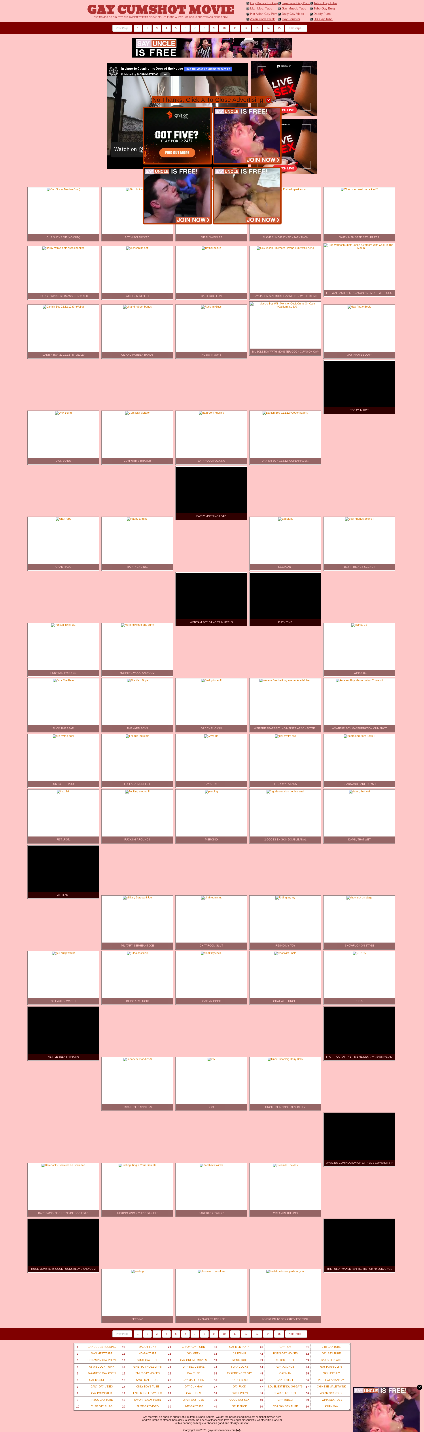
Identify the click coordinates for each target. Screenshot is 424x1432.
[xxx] (211, 1059)
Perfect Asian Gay (325, 1380)
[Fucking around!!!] (137, 791)
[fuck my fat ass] (285, 735)
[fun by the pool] (63, 735)
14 (268, 28)
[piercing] (211, 791)
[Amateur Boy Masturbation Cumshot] (359, 680)
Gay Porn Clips (324, 1367)
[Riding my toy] (285, 897)
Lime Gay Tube (186, 1406)
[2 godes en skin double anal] (285, 791)
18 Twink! (230, 1353)
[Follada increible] (137, 735)
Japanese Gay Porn (296, 3)
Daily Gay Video (293, 13)
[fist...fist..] (63, 791)
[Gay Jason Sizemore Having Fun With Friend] (285, 248)
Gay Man (276, 1373)
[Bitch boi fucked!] (137, 189)
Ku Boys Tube (277, 1360)
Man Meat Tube (261, 8)
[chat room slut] (211, 897)
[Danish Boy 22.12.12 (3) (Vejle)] (63, 306)
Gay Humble (277, 1380)
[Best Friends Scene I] (359, 518)
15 (279, 28)
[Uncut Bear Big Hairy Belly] (285, 1059)
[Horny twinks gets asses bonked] (63, 248)
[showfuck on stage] (359, 897)
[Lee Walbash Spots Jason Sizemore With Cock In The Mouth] (359, 248)
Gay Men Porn (232, 1347)
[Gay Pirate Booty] (359, 306)
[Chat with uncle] (285, 953)
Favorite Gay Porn (141, 1400)
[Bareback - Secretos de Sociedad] (63, 1165)
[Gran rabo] (63, 518)
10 (224, 28)
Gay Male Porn (186, 1380)
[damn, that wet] (359, 791)
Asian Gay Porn (324, 1393)
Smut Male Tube (140, 1380)
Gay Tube (184, 1373)
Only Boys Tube (140, 1386)
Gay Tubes (184, 1393)
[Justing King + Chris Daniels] (137, 1165)
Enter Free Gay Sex (142, 1393)
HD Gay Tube (323, 19)
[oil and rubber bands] (137, 306)
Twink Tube (231, 1360)
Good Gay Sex (232, 1400)
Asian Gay (322, 1406)
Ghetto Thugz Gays (142, 1367)
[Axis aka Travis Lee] (211, 1271)
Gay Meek (184, 1353)
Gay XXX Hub (277, 1367)
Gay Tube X (276, 1400)
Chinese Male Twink (326, 1386)
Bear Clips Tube (278, 1393)
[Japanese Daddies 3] (137, 1059)
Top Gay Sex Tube (279, 1406)
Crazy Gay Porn (186, 1347)
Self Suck (230, 1406)
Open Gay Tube (186, 1400)
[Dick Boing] (63, 412)
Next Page (295, 28)
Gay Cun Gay (185, 1386)
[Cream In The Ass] (285, 1165)
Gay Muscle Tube (294, 8)
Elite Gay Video (140, 1406)
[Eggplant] (285, 518)
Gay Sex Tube (323, 1353)
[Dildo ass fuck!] (137, 953)
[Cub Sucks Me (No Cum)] (63, 189)
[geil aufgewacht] (63, 953)
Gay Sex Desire (186, 1367)
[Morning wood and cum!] (137, 624)
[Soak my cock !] (211, 953)
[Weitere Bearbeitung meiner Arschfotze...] (285, 680)
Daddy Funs (322, 13)
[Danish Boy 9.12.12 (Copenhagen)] (285, 412)
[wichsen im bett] (137, 248)
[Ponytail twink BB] (63, 624)
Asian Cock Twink (262, 19)
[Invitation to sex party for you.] (285, 1271)
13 (257, 28)
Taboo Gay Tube (325, 3)
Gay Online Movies (187, 1360)
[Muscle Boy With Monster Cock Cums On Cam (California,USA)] (285, 306)
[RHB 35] (359, 953)
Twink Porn (231, 1393)
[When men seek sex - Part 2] (359, 189)
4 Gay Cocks (231, 1367)
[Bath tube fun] (211, 248)
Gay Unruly (323, 1373)
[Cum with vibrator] (137, 412)
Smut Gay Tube (140, 1360)
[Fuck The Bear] (63, 680)
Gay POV (275, 1347)
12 (246, 28)
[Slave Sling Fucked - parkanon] (285, 189)
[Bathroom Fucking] (211, 412)
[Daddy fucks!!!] (211, 680)
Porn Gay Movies (279, 1353)
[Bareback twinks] (211, 1165)
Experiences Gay (233, 1373)
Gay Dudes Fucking (264, 3)
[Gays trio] (211, 735)
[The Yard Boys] (137, 680)
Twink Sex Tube (324, 1400)
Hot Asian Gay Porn (264, 13)
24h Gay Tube (323, 1347)
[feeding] (137, 1271)
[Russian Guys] (211, 306)
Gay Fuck (230, 1386)
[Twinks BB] (359, 624)
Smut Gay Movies (141, 1373)
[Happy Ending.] (137, 518)
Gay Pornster (291, 19)
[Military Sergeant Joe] (137, 897)
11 (235, 28)
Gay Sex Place (324, 1360)
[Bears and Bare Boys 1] (359, 735)
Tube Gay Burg (324, 8)
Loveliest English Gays (281, 1386)
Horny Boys (231, 1380)
